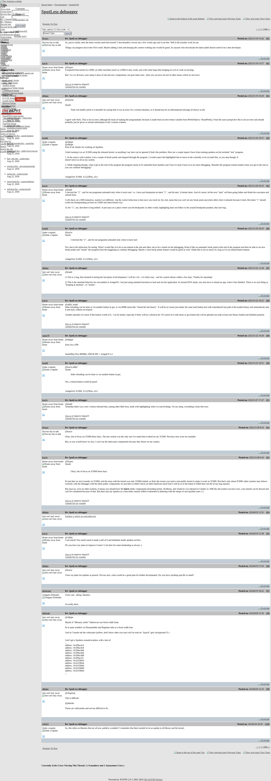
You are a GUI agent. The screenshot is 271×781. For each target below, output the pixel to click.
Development (61, 5)
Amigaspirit (5, 50)
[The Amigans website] (11, 1)
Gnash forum (8, 101)
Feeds (2, 6)
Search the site (6, 149)
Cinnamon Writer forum (13, 88)
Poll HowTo (5, 141)
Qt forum (6, 113)
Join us (68, 84)
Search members (7, 151)
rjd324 (45, 724)
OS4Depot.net (6, 34)
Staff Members (6, 136)
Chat (2, 17)
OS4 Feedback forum (12, 73)
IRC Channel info (8, 19)
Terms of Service (7, 134)
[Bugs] (16, 34)
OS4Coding (5, 57)
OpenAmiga (6, 37)
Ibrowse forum (9, 103)
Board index (46, 5)
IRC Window (6, 22)
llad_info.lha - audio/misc (18, 158)
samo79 (45, 335)
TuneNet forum (9, 123)
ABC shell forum (10, 83)
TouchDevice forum (11, 121)
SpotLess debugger (59, 11)
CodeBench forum (10, 90)
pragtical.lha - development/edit (21, 166)
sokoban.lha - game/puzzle (19, 189)
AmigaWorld (6, 60)
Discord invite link (8, 27)
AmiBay (4, 55)
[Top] (264, 58)
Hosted (3, 67)
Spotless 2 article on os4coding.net (80, 516)
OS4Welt (4, 39)
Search (3, 146)
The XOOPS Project (153, 779)
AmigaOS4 (74, 5)
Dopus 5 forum (9, 95)
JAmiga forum (8, 106)
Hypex (45, 38)
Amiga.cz (4, 65)
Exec (2, 62)
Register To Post (50, 24)
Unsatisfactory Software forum (16, 126)
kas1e (45, 63)
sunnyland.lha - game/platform (20, 181)
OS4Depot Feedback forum (14, 75)
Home (3, 4)
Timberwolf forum (10, 118)
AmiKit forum (8, 85)
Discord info (5, 24)
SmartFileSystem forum (13, 116)
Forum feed (5, 11)
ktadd (45, 138)
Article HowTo (7, 144)
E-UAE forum (8, 98)
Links (2, 29)
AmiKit (3, 52)
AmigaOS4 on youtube (75, 87)
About (3, 129)
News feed (5, 9)
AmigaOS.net (6, 45)
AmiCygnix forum (10, 80)
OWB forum (8, 111)
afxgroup (46, 591)
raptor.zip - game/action (17, 174)
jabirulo (46, 613)
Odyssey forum (9, 108)
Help (2, 139)
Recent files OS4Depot (10, 14)
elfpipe (45, 96)
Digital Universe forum (12, 93)
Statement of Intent (8, 131)
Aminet (3, 47)
